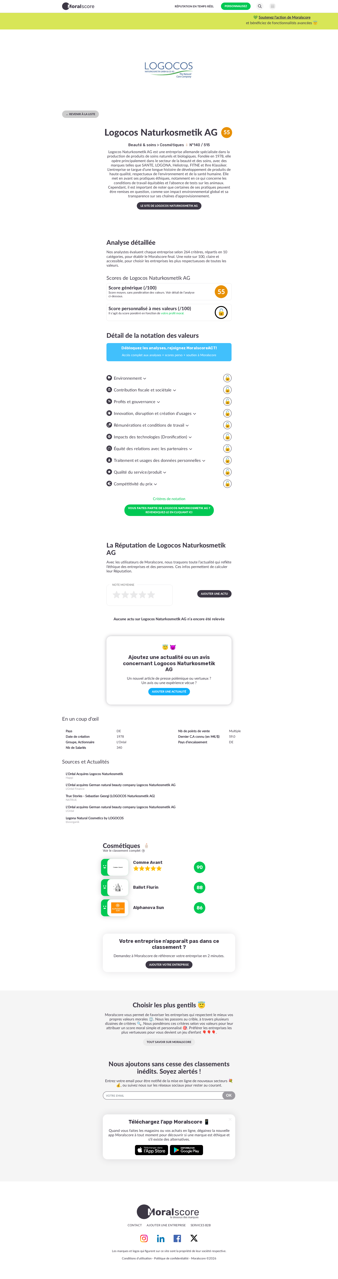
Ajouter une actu (214, 593)
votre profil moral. (172, 313)
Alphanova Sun (148, 907)
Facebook (177, 1238)
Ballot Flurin (145, 887)
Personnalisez (236, 6)
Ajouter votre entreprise (169, 964)
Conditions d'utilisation (137, 1258)
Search (260, 6)
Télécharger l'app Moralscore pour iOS (151, 1150)
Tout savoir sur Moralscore (169, 1042)
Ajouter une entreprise (166, 1225)
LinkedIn (160, 1238)
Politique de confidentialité (171, 1258)
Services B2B (201, 1225)
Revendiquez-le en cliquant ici (169, 510)
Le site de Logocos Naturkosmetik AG (169, 205)
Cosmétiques (172, 145)
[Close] (230, 1119)
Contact (135, 1225)
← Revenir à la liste (80, 114)
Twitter (194, 1238)
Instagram (144, 1238)
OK (229, 1095)
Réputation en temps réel (194, 6)
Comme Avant (148, 862)
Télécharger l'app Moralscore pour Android (186, 1150)
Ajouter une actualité (169, 691)
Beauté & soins (142, 145)
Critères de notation (169, 499)
